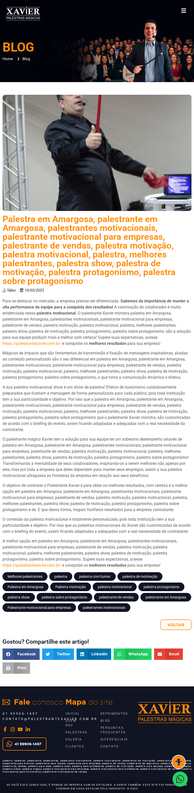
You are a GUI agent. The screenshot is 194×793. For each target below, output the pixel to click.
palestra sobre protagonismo (64, 597)
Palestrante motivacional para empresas (39, 608)
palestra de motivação (140, 576)
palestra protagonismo (161, 587)
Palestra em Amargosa (25, 587)
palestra (60, 576)
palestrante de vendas (116, 597)
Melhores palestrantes (25, 576)
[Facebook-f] (5, 729)
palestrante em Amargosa (166, 597)
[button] (183, 10)
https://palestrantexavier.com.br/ (32, 343)
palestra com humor (95, 576)
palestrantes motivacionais (104, 608)
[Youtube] (20, 729)
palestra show (19, 597)
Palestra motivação (70, 587)
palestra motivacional (115, 587)
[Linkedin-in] (27, 729)
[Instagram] (12, 729)
